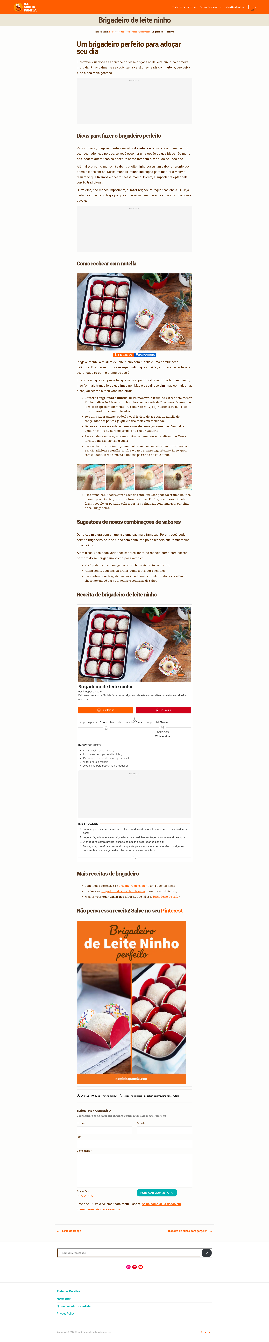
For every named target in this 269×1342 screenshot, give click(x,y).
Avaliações (83, 1191)
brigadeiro (128, 1096)
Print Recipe (107, 710)
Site (79, 1137)
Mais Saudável (233, 7)
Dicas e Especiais (209, 7)
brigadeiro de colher (133, 886)
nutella (176, 1096)
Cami (86, 1096)
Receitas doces (123, 32)
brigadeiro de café (165, 896)
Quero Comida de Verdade (73, 1306)
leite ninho (167, 1096)
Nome (81, 1123)
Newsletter (64, 1298)
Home (111, 32)
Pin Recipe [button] (165, 710)
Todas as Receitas (182, 7)
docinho (157, 1096)
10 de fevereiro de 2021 (106, 1096)
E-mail (141, 1123)
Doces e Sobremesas (141, 32)
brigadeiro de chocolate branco (123, 891)
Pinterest (171, 910)
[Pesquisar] (207, 1253)
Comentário (84, 1150)
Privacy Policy (66, 1313)
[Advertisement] (134, 102)
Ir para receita (124, 355)
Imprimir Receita (147, 355)
